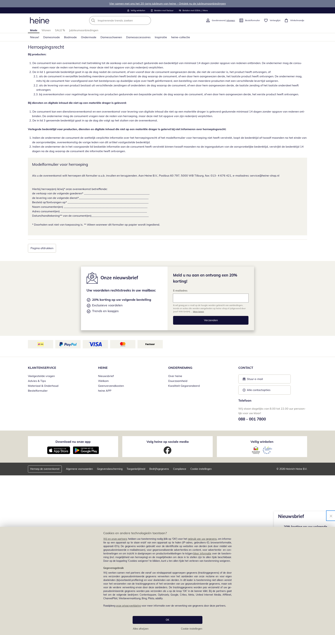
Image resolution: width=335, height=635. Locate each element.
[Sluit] (331, 515)
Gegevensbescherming (109, 468)
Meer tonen (198, 311)
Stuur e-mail (255, 380)
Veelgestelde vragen (41, 376)
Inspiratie (161, 37)
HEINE (103, 368)
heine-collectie (180, 37)
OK (167, 619)
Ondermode (88, 37)
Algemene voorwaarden (79, 468)
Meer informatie (202, 553)
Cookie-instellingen (191, 628)
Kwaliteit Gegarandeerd (184, 385)
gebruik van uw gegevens (202, 538)
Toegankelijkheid (136, 468)
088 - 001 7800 (252, 419)
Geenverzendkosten (111, 385)
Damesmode (51, 37)
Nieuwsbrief (106, 376)
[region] (167, 581)
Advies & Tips (37, 381)
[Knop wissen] (147, 20)
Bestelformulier (38, 390)
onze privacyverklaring (128, 605)
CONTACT (245, 368)
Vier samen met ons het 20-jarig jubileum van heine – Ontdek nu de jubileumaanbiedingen (167, 3)
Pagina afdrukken (42, 248)
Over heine (175, 376)
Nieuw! (34, 37)
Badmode (70, 37)
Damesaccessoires (138, 37)
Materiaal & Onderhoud (43, 385)
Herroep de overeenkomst (44, 468)
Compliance (179, 468)
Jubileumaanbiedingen (83, 30)
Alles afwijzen (140, 628)
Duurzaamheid (177, 381)
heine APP (104, 390)
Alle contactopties (258, 390)
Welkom (103, 381)
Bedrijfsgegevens (159, 468)
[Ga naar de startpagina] (39, 20)
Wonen (46, 30)
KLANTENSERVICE (42, 368)
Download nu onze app (73, 442)
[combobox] (127, 20)
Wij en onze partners (115, 538)
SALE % (60, 30)
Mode (33, 30)
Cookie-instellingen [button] (201, 468)
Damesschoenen (111, 37)
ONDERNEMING (180, 368)
